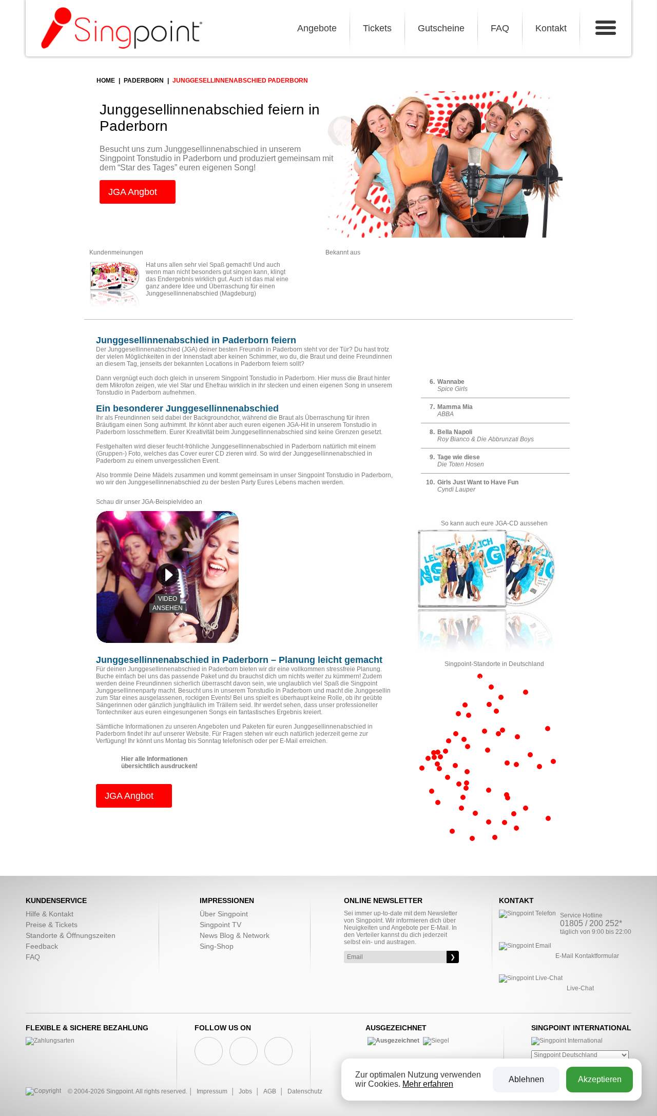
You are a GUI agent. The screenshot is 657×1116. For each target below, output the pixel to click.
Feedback (42, 946)
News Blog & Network (234, 935)
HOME (105, 80)
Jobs (245, 1091)
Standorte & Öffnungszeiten (70, 935)
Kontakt (551, 28)
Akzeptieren (600, 1079)
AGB (269, 1091)
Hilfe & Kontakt (49, 914)
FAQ (500, 28)
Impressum (212, 1091)
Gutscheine (441, 28)
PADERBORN (144, 80)
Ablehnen (526, 1079)
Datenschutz (304, 1091)
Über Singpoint (224, 914)
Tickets (377, 28)
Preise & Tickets (52, 925)
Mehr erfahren (427, 1084)
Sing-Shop (217, 946)
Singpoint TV (220, 925)
